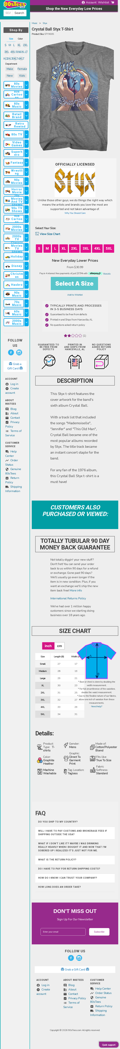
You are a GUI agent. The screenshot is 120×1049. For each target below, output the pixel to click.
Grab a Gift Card (75, 970)
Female (22, 69)
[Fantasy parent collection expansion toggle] (26, 162)
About (14, 413)
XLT (5, 59)
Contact (15, 418)
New (10, 76)
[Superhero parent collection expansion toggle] (26, 153)
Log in (14, 384)
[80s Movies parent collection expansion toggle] (26, 85)
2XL (25, 45)
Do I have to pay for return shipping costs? (69, 868)
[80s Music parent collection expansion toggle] (26, 105)
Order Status (103, 993)
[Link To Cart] (112, 2)
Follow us (15, 343)
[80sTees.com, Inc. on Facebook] (10, 352)
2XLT (9, 59)
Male (10, 69)
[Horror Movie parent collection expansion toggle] (26, 191)
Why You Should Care (75, 213)
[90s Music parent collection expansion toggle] (26, 294)
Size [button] (11, 38)
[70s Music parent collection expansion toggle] (26, 303)
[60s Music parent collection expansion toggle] (26, 313)
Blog (13, 409)
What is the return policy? (57, 859)
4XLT (21, 59)
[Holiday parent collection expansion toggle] (26, 256)
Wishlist (103, 2)
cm (59, 646)
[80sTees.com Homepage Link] (15, 8)
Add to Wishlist (75, 294)
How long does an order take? (59, 887)
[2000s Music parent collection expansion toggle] (26, 322)
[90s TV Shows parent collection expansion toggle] (26, 209)
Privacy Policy (77, 998)
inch (48, 646)
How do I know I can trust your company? (67, 877)
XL (19, 45)
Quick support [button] (108, 1045)
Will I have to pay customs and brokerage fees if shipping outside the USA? (72, 832)
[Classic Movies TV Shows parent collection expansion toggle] (26, 247)
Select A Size (74, 283)
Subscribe (99, 932)
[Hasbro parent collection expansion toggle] (26, 285)
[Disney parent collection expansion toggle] (26, 266)
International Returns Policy (68, 598)
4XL (13, 52)
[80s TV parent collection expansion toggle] (26, 134)
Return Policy (103, 1006)
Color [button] (20, 38)
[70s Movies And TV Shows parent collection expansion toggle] (26, 200)
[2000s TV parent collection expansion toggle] (26, 238)
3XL (6, 52)
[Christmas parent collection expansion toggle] (26, 275)
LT (26, 52)
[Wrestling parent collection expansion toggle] (26, 172)
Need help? (96, 706)
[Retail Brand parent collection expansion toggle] (26, 116)
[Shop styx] (75, 196)
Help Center (103, 989)
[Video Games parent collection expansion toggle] (26, 144)
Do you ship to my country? (58, 821)
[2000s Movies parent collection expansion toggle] (26, 228)
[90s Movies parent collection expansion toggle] (26, 181)
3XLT (15, 59)
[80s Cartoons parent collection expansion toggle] (26, 94)
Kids (22, 76)
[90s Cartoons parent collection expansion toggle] (26, 219)
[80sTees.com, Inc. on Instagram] (19, 352)
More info (76, 590)
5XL (109, 248)
